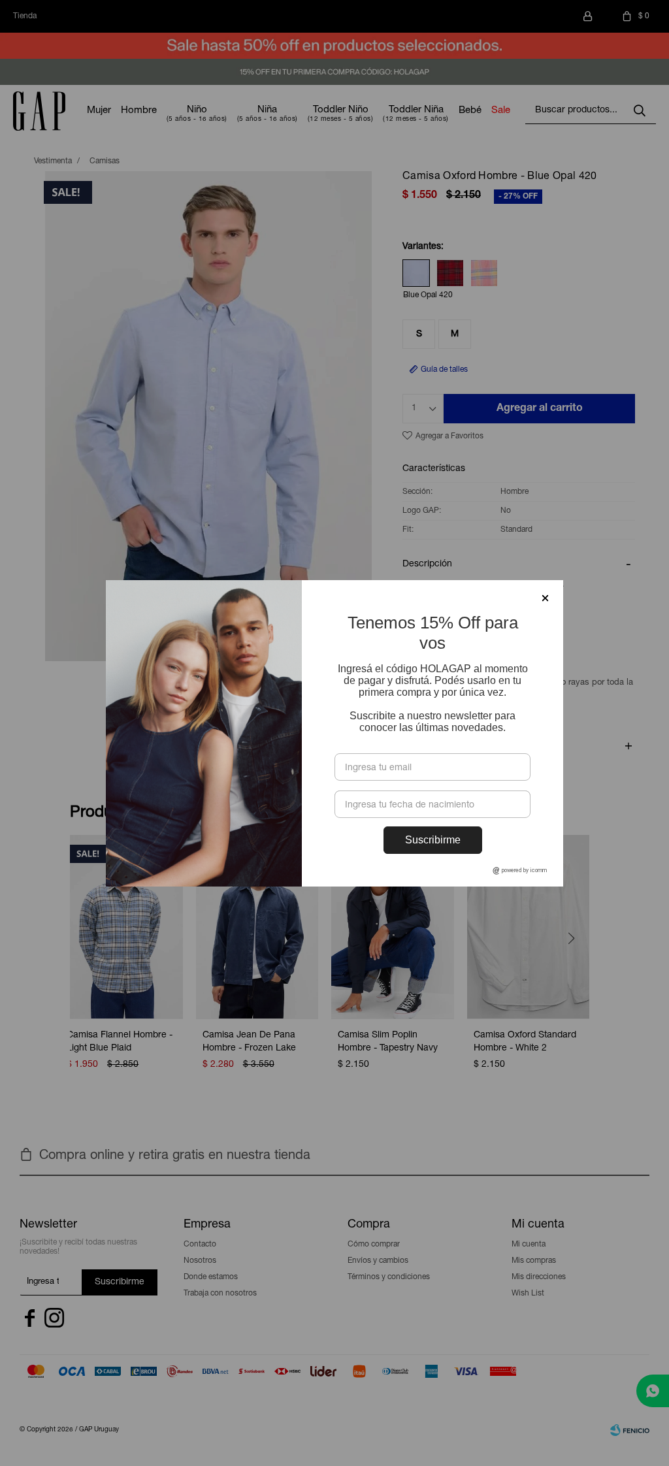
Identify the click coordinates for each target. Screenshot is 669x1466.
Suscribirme (433, 839)
